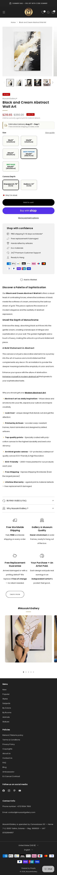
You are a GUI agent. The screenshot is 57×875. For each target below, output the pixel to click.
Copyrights (7, 749)
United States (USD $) (27, 845)
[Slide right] (52, 82)
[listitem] (28, 3)
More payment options (28, 218)
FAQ (4, 762)
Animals (6, 717)
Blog (4, 767)
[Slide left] (5, 82)
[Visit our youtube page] (19, 790)
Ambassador (8, 771)
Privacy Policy (8, 744)
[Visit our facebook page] (3, 790)
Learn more (15, 594)
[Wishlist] (43, 12)
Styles (5, 698)
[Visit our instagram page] (9, 790)
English (27, 850)
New (4, 689)
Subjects (6, 703)
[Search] (48, 12)
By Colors (6, 708)
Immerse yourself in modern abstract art (20, 376)
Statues (5, 721)
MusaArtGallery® (9, 98)
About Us (6, 753)
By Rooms (6, 712)
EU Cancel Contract (11, 776)
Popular (6, 694)
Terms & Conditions (11, 739)
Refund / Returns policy (12, 735)
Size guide (50, 132)
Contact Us (7, 758)
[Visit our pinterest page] (14, 790)
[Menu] (3, 12)
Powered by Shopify (28, 868)
